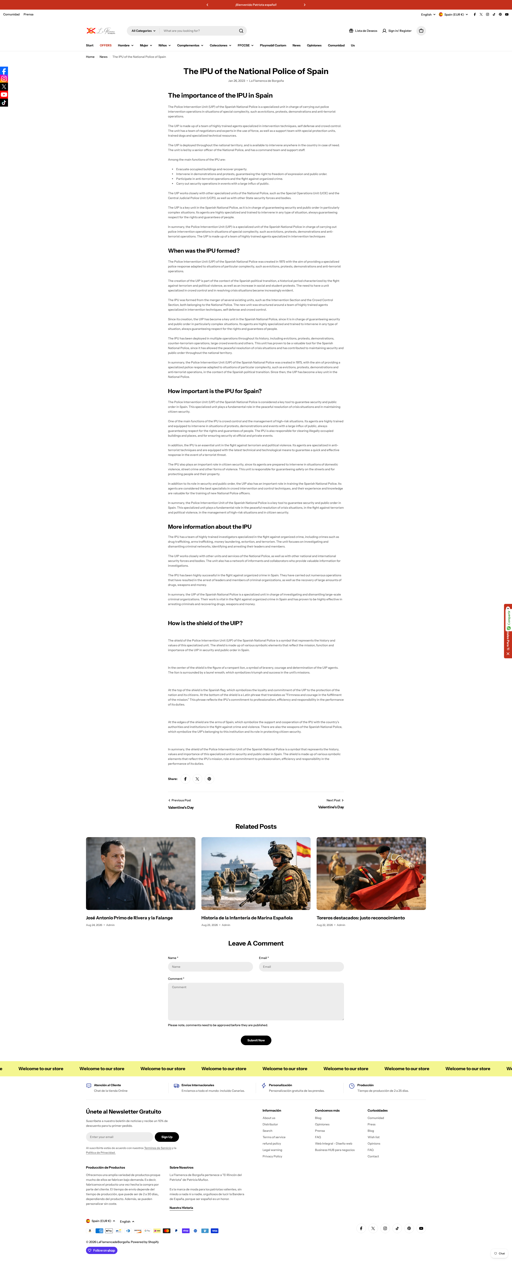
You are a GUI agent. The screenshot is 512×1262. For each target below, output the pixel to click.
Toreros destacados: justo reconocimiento (361, 918)
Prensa (28, 14)
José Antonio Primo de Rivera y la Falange (129, 918)
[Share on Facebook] (185, 779)
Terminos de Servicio (157, 1148)
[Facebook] (4, 71)
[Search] (241, 30)
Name (173, 958)
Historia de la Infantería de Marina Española (247, 918)
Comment (176, 979)
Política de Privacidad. (101, 1152)
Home (90, 57)
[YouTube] (4, 95)
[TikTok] (4, 103)
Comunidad (11, 14)
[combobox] (187, 31)
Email (264, 958)
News (103, 57)
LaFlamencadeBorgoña (113, 1242)
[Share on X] (197, 779)
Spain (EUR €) (454, 14)
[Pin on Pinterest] (209, 779)
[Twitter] (4, 87)
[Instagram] (4, 79)
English (426, 14)
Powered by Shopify (145, 1242)
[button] (207, 4)
